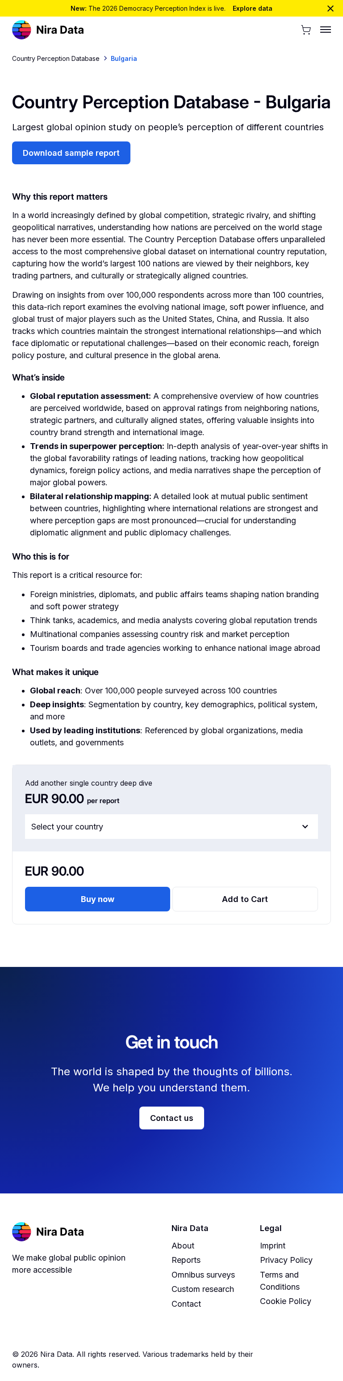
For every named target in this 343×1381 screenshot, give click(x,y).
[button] (306, 29)
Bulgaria (124, 58)
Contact (186, 1303)
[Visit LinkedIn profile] (312, 1359)
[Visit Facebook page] (273, 1359)
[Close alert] (330, 8)
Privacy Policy (286, 1260)
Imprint (272, 1245)
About (183, 1245)
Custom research (203, 1289)
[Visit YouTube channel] (325, 1359)
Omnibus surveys (203, 1274)
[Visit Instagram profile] (285, 1359)
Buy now (97, 899)
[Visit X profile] (299, 1359)
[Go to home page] (48, 29)
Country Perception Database (56, 58)
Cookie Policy (285, 1301)
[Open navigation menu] (322, 29)
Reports (186, 1260)
